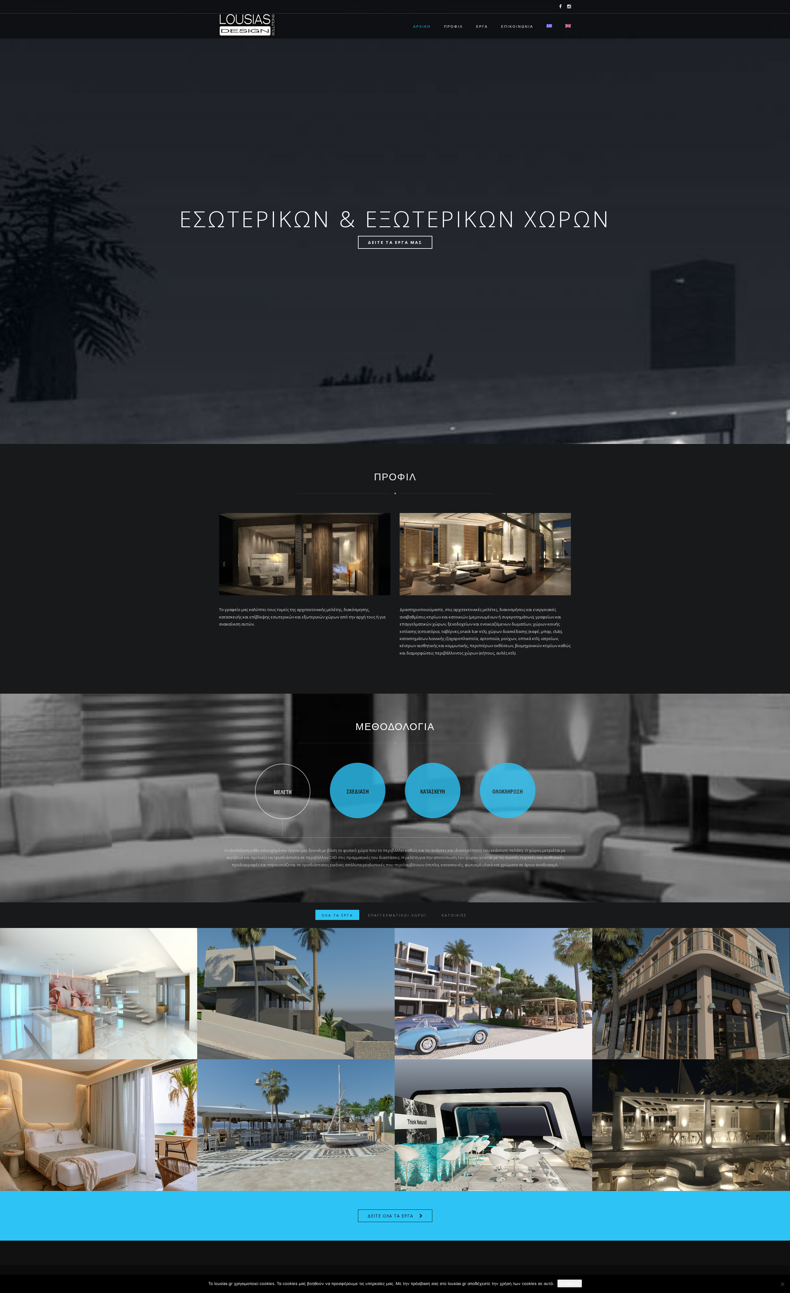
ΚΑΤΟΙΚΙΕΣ (454, 915)
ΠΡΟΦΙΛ (453, 26)
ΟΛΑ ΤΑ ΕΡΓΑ (337, 915)
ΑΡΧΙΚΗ (422, 26)
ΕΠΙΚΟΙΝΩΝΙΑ (517, 26)
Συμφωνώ (570, 1283)
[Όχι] (782, 1284)
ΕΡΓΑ (482, 26)
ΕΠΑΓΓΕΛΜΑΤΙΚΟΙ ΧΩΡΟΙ (397, 915)
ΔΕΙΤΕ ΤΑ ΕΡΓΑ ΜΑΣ (395, 242)
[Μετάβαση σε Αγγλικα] (565, 27)
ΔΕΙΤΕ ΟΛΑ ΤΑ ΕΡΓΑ (390, 1216)
